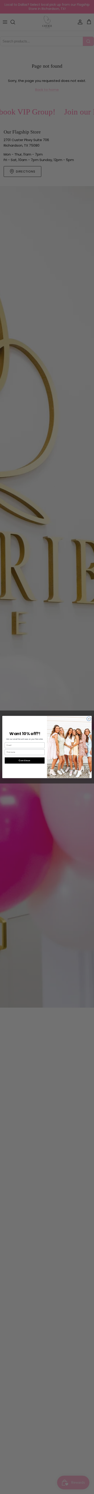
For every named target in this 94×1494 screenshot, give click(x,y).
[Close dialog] (89, 719)
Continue (24, 760)
